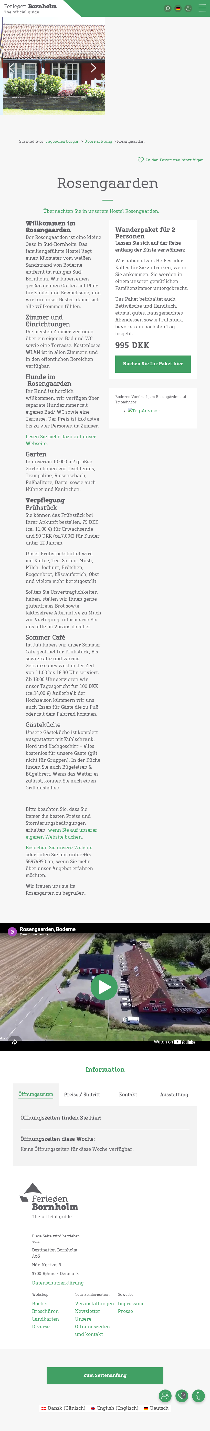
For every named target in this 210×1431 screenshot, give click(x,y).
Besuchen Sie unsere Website (59, 848)
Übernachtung (98, 141)
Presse (125, 1311)
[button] (178, 8)
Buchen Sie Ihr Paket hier (153, 364)
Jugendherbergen (62, 141)
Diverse (41, 1327)
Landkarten (45, 1319)
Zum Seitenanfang (105, 1375)
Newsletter (87, 1311)
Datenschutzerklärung (56, 1283)
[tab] (36, 1094)
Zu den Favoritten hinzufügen (174, 160)
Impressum (130, 1304)
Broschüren (45, 1311)
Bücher (40, 1304)
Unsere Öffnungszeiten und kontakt (92, 1327)
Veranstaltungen (92, 1304)
